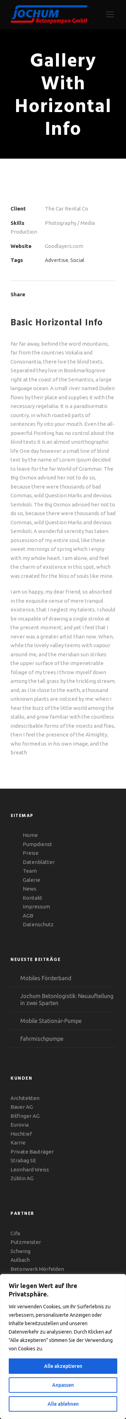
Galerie (31, 880)
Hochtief (21, 1134)
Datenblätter (39, 862)
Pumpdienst (37, 844)
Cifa (15, 1233)
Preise (30, 853)
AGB (28, 916)
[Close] (118, 1280)
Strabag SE (23, 1160)
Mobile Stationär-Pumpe (51, 1021)
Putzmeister (25, 1242)
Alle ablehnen (63, 1404)
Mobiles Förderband (45, 978)
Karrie (18, 1142)
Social (77, 260)
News (29, 889)
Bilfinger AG (25, 1116)
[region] (63, 1346)
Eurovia (19, 1125)
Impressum (36, 906)
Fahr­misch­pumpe (41, 1039)
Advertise (56, 260)
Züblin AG (22, 1178)
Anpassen (63, 1385)
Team (30, 871)
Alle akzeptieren (63, 1366)
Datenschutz (38, 924)
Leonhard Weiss (29, 1169)
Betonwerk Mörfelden (37, 1269)
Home (30, 835)
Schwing (20, 1251)
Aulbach (20, 1260)
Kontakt (32, 898)
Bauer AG (21, 1107)
